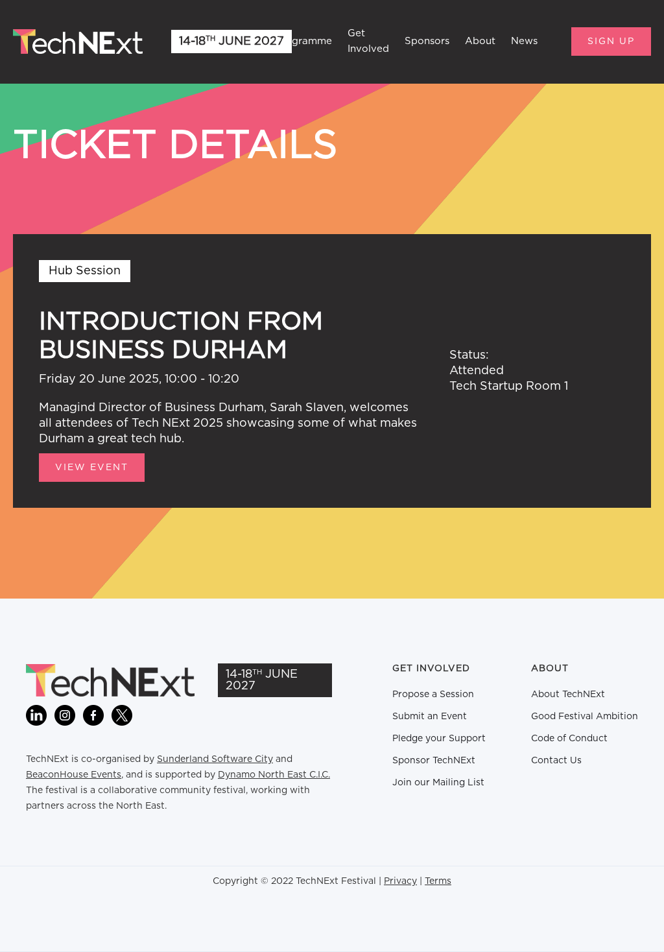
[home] (78, 41)
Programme (303, 41)
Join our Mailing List (438, 782)
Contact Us (556, 760)
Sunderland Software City (215, 759)
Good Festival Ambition (584, 716)
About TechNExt (568, 694)
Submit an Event (429, 716)
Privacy (400, 881)
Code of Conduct (569, 738)
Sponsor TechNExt (433, 760)
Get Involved (368, 41)
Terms (438, 881)
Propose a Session (433, 694)
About (480, 41)
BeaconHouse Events (73, 774)
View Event (91, 467)
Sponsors (427, 41)
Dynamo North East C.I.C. (274, 774)
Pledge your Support (439, 738)
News (524, 41)
